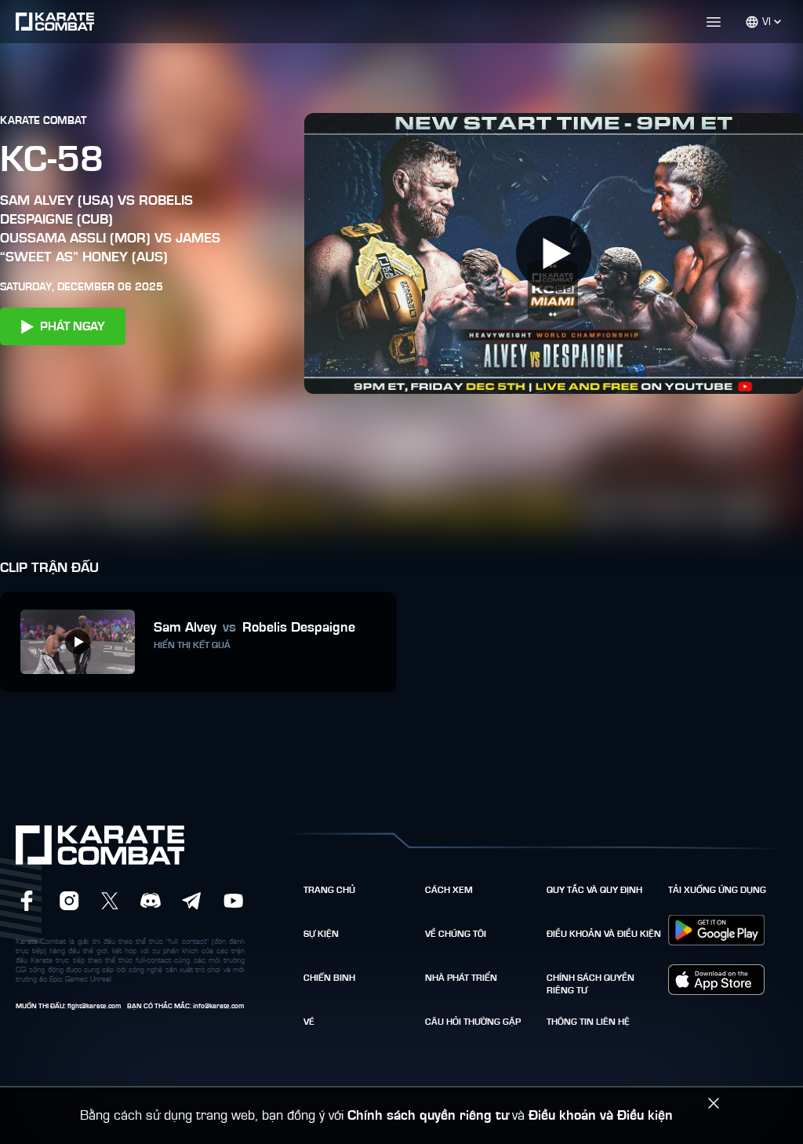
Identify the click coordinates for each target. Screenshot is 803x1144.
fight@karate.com (94, 1006)
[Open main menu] (438, 22)
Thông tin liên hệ (588, 1021)
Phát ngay (72, 326)
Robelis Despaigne (298, 628)
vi (766, 21)
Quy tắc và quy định (594, 889)
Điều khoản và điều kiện (604, 933)
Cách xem (449, 889)
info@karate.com (218, 1006)
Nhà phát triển (461, 977)
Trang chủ (329, 889)
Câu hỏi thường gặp (473, 1021)
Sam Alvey (185, 628)
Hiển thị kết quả (192, 645)
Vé (308, 1021)
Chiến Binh (329, 977)
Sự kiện (321, 933)
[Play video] (553, 253)
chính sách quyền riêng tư (590, 984)
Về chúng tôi (455, 933)
